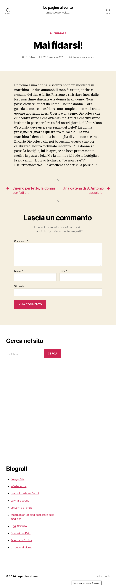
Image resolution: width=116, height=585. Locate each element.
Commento (21, 241)
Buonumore (58, 33)
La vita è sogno (20, 500)
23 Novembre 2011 (54, 57)
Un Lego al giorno (21, 547)
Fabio (32, 57)
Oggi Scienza (19, 526)
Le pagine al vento (58, 7)
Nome (18, 271)
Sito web (19, 286)
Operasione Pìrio (21, 533)
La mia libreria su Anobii (25, 493)
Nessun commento (83, 57)
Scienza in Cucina (21, 540)
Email (63, 271)
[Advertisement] (18, 411)
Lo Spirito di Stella (21, 507)
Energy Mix (17, 479)
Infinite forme (18, 486)
